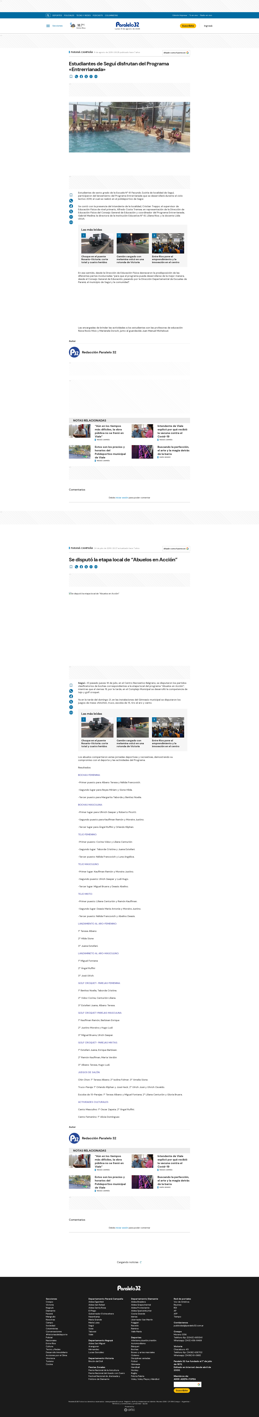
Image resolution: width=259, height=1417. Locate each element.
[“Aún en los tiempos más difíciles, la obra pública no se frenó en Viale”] (80, 431)
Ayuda (145, 1404)
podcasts (98, 15)
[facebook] (81, 76)
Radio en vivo (206, 15)
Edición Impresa (180, 15)
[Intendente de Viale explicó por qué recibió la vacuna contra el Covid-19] (142, 431)
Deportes (57, 15)
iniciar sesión (122, 497)
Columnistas (111, 15)
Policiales (69, 15)
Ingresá (208, 25)
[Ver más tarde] (71, 76)
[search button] (48, 15)
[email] (91, 76)
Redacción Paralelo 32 (99, 352)
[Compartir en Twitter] (86, 76)
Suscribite (188, 25)
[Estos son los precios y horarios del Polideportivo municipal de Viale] (80, 452)
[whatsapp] (76, 76)
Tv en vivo (193, 15)
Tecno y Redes (83, 15)
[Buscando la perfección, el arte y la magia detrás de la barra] (142, 452)
